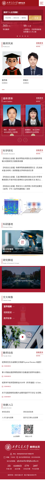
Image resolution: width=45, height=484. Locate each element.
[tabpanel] (12, 27)
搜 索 (36, 18)
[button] (20, 140)
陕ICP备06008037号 (30, 475)
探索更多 (22, 242)
